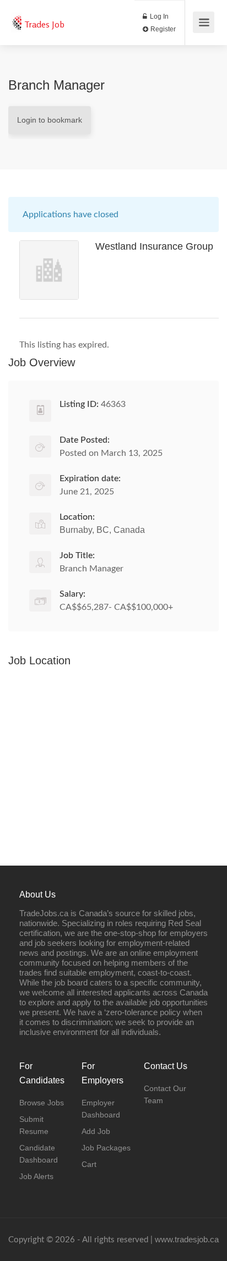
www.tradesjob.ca (187, 1239)
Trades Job (44, 24)
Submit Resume (33, 1125)
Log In (158, 16)
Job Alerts (36, 1176)
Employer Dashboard (101, 1108)
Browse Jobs (41, 1102)
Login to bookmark (49, 119)
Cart (89, 1164)
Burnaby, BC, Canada (102, 530)
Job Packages (106, 1147)
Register (162, 29)
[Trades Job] (16, 16)
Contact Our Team (165, 1094)
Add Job (96, 1131)
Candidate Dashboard (38, 1153)
